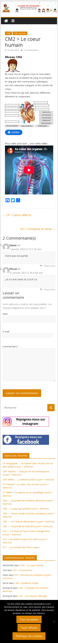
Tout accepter (29, 619)
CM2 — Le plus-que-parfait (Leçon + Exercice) (26, 508)
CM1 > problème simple (26, 583)
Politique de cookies (29, 636)
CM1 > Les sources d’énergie (32, 595)
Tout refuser (29, 627)
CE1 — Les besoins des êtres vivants (21, 547)
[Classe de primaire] (29, 3)
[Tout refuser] (54, 621)
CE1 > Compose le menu (37, 229)
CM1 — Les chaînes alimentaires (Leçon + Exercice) (28, 521)
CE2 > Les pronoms (22, 570)
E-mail (6, 331)
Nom (5, 313)
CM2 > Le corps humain (31, 565)
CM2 (8, 33)
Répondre (49, 266)
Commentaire (11, 346)
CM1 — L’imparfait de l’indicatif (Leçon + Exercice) (28, 526)
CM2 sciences (20, 33)
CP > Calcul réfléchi (17, 215)
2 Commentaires (30, 50)
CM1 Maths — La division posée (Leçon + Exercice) (28, 479)
